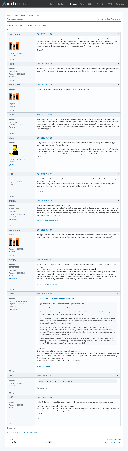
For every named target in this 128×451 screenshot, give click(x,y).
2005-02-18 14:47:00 (44, 34)
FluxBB (117, 443)
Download (120, 4)
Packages (62, 4)
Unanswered (115, 19)
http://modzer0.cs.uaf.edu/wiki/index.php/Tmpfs (55, 298)
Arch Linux (14, 3)
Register (31, 15)
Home (52, 4)
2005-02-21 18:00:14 (44, 294)
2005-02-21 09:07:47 (44, 230)
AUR (110, 4)
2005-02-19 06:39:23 (44, 138)
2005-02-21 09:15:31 (44, 260)
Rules (16, 15)
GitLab (91, 4)
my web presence (45, 366)
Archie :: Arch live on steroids (47, 221)
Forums (73, 4)
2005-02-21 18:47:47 (44, 375)
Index (9, 15)
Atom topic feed (115, 440)
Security (100, 4)
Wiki (82, 4)
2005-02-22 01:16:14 (44, 397)
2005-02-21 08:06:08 (44, 201)
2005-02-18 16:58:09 (44, 85)
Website (14, 165)
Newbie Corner (24, 25)
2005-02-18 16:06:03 (44, 64)
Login (38, 15)
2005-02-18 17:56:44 (44, 114)
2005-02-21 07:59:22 (44, 174)
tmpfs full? (40, 25)
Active (107, 19)
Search (22, 15)
